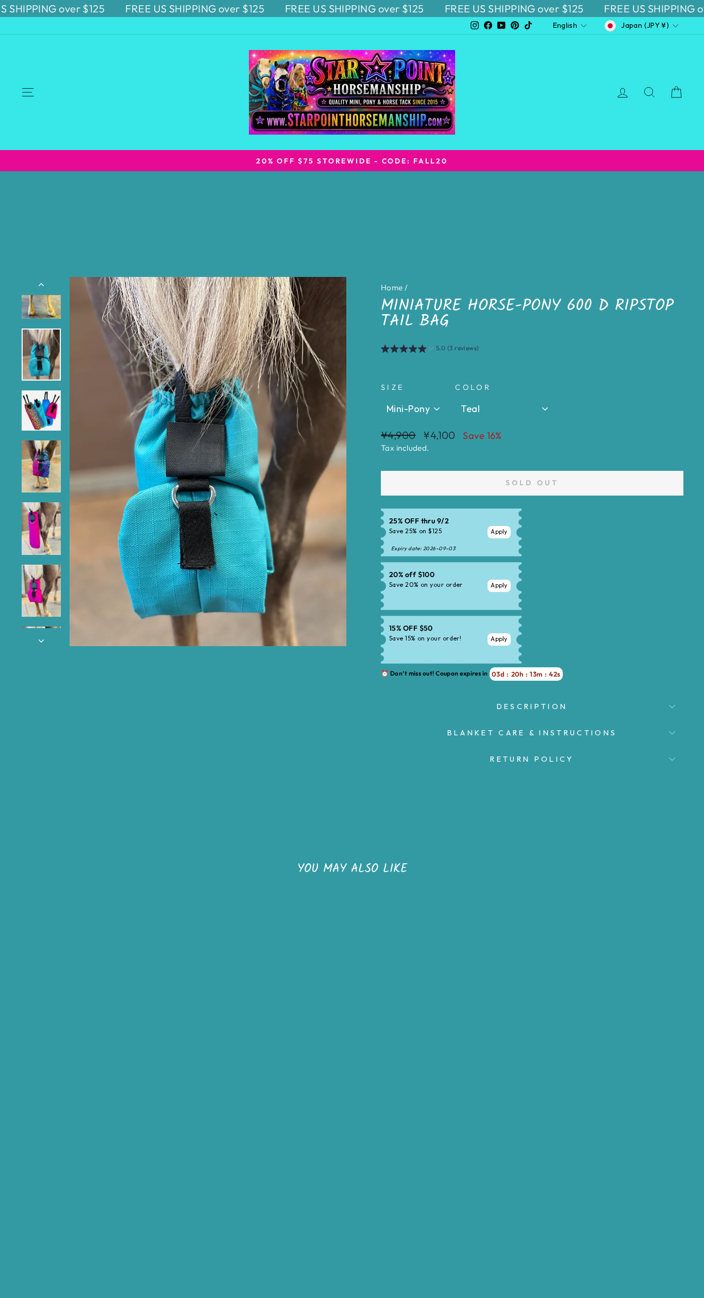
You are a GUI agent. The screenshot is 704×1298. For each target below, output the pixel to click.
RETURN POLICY (532, 759)
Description (532, 706)
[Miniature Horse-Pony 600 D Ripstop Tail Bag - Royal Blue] (120, 1212)
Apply (499, 531)
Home (392, 287)
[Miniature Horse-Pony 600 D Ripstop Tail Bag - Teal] (65, 1212)
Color (473, 387)
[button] (430, 349)
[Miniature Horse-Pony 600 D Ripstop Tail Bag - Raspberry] (106, 1212)
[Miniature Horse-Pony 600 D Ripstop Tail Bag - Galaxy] (134, 1212)
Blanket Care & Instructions (532, 732)
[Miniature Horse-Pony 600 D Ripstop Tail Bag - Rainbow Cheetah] (92, 1212)
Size (392, 387)
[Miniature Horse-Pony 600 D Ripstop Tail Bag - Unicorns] (78, 1212)
